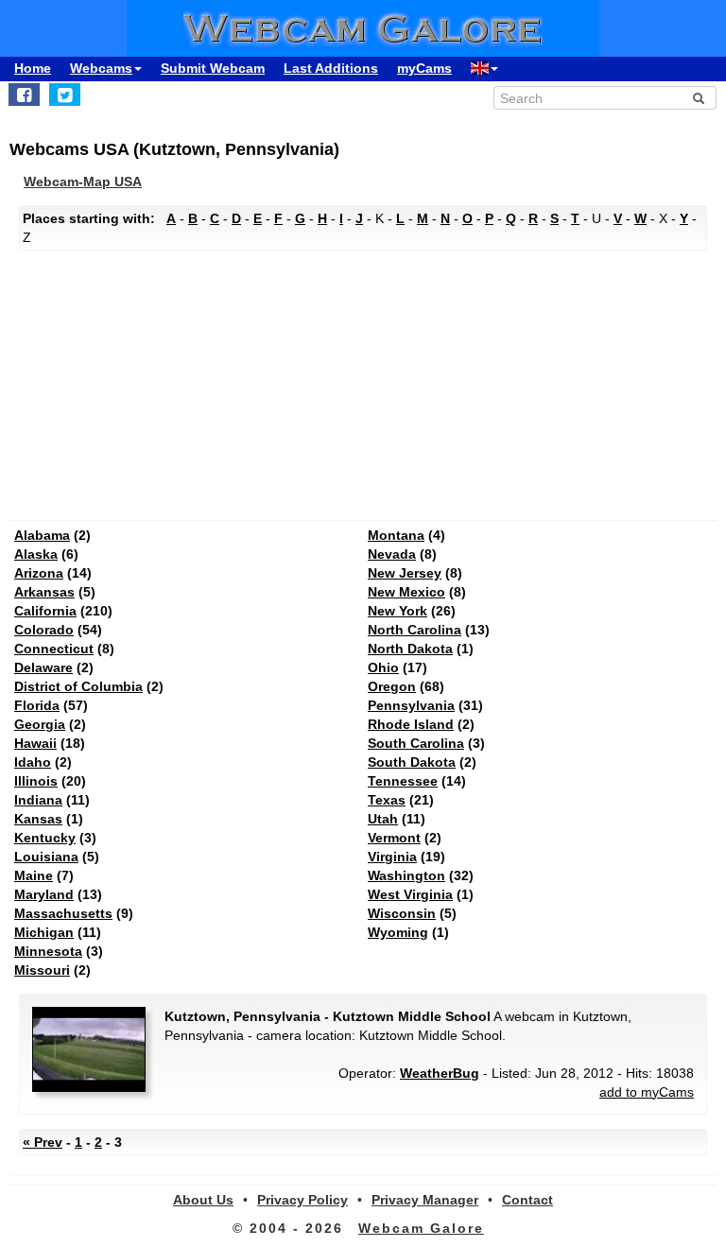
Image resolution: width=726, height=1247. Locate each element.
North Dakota (410, 648)
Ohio (383, 667)
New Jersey (404, 572)
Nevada (392, 554)
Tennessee (403, 780)
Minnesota (48, 951)
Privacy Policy (302, 1199)
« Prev (42, 1142)
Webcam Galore (421, 1228)
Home (32, 68)
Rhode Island (411, 724)
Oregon (392, 686)
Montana (396, 535)
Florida (37, 705)
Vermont (394, 837)
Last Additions (331, 68)
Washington (406, 875)
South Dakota (412, 762)
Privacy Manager (425, 1199)
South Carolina (416, 743)
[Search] (698, 98)
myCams (424, 68)
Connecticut (54, 648)
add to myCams (646, 1092)
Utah (383, 818)
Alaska (36, 554)
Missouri (42, 970)
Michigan (44, 932)
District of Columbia (78, 686)
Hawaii (35, 743)
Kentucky (45, 837)
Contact (527, 1199)
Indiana (38, 799)
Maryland (44, 894)
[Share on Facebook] (24, 94)
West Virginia (410, 894)
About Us (203, 1199)
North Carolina (414, 629)
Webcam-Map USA (83, 181)
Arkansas (44, 591)
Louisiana (46, 856)
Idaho (32, 762)
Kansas (38, 818)
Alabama (42, 535)
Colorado (44, 629)
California (45, 610)
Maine (33, 875)
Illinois (36, 780)
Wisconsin (402, 913)
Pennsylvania (411, 705)
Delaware (43, 667)
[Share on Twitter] (64, 94)
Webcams (101, 68)
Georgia (39, 724)
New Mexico (406, 591)
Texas (387, 799)
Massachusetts (63, 913)
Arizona (38, 572)
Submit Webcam (213, 68)
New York (397, 610)
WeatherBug (439, 1073)
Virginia (392, 856)
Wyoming (398, 932)
